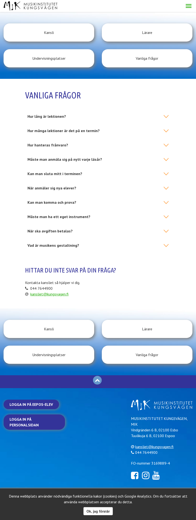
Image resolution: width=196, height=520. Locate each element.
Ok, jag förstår (98, 511)
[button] (188, 6)
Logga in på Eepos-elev (31, 404)
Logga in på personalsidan (24, 422)
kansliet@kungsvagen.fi (49, 294)
